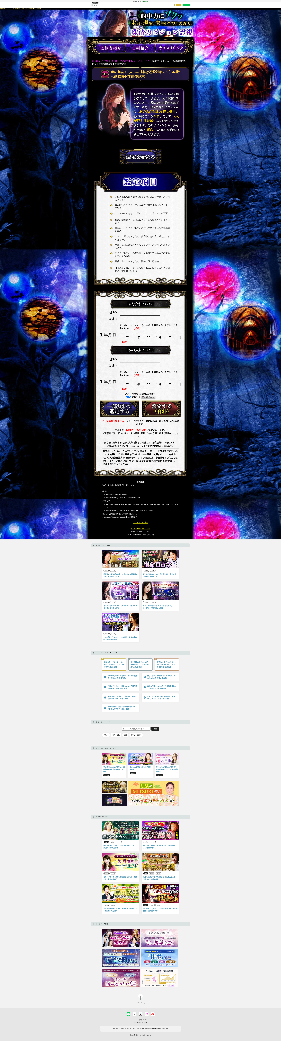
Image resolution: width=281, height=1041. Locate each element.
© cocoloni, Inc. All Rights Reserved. (140, 1035)
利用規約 (158, 461)
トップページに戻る (140, 522)
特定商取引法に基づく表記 (140, 528)
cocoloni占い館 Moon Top (104, 61)
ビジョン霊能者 (136, 735)
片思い (106, 735)
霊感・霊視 (116, 735)
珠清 (125, 735)
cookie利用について (141, 1020)
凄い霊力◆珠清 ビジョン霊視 (134, 61)
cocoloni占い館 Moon (140, 1022)
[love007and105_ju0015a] (119, 409)
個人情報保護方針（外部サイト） (123, 457)
